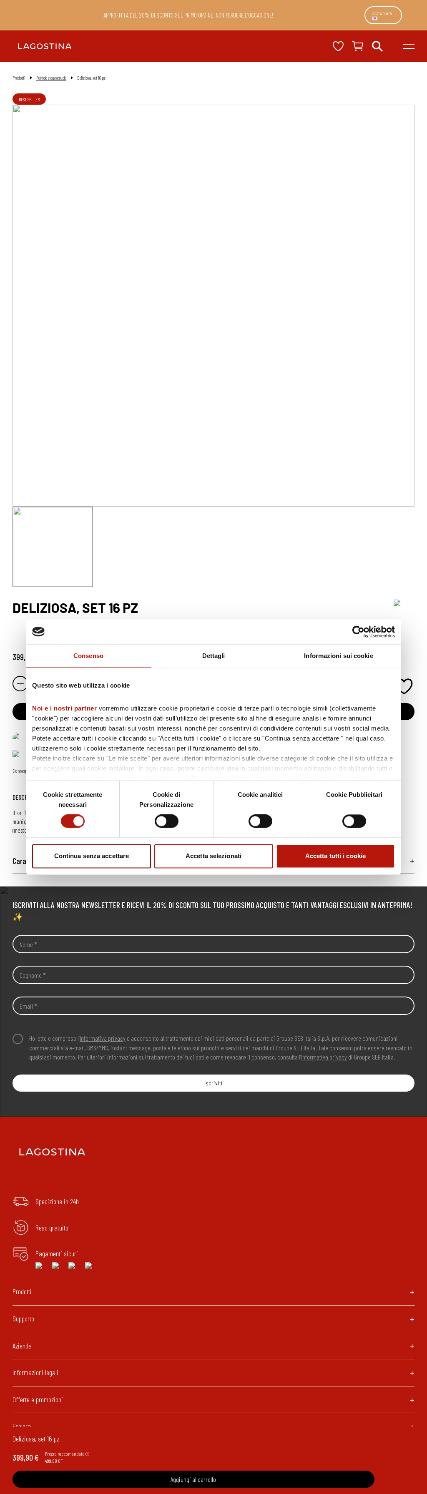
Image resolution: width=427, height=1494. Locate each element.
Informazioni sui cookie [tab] (338, 655)
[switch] (166, 821)
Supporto (23, 1318)
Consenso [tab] (88, 655)
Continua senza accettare (91, 855)
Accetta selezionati (213, 855)
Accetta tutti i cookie (335, 855)
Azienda (22, 1345)
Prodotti (22, 1291)
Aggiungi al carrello (193, 1479)
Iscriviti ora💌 (382, 15)
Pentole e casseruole (51, 77)
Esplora (22, 1426)
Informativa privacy (103, 1038)
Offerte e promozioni (38, 1399)
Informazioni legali (35, 1372)
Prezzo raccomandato (65, 1453)
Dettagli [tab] (213, 655)
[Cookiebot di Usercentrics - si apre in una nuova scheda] (358, 631)
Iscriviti (213, 1083)
